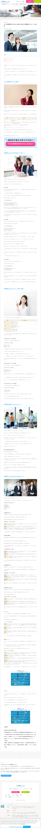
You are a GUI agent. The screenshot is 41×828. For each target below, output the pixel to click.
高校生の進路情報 (14, 810)
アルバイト (17, 807)
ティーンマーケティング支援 (25, 812)
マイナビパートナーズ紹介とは (5, 775)
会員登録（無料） (30, 1)
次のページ (38, 754)
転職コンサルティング (28, 815)
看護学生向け (20, 806)
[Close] (39, 820)
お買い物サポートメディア (34, 813)
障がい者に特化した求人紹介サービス (29, 807)
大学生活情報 (29, 812)
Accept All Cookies (27, 826)
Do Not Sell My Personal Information (16, 826)
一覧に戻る (20, 754)
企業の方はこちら (37, 1)
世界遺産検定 (22, 813)
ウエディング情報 (18, 813)
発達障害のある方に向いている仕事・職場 (8, 59)
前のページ (2, 754)
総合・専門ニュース (14, 812)
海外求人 (35, 806)
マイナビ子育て (29, 813)
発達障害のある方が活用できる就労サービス (9, 61)
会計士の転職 (36, 815)
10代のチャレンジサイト (19, 812)
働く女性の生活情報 (33, 812)
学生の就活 (13, 806)
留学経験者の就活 (17, 806)
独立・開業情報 (28, 806)
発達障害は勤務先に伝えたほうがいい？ (8, 60)
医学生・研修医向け (24, 806)
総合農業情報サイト (26, 813)
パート (19, 807)
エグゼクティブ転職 (33, 815)
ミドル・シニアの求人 (23, 807)
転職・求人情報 (31, 806)
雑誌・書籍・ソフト (14, 813)
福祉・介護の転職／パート (15, 808)
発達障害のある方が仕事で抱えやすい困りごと (9, 58)
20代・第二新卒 (21, 815)
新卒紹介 (24, 815)
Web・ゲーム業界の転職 (17, 815)
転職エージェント (14, 807)
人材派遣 (13, 815)
